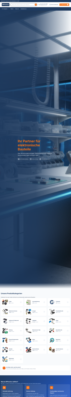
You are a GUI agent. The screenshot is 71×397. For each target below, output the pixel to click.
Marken (12, 8)
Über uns (17, 8)
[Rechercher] (36, 5)
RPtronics (5, 4)
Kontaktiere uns (23, 8)
